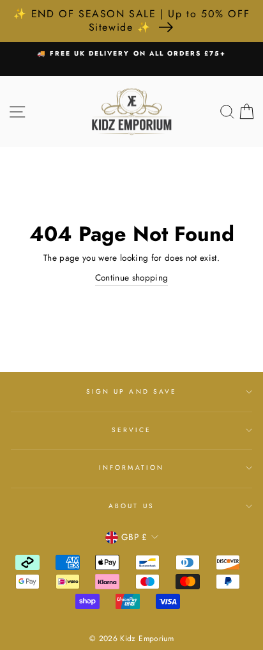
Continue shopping (132, 277)
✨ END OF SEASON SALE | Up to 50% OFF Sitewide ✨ (131, 20)
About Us (131, 506)
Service (131, 430)
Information (131, 467)
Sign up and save (131, 391)
